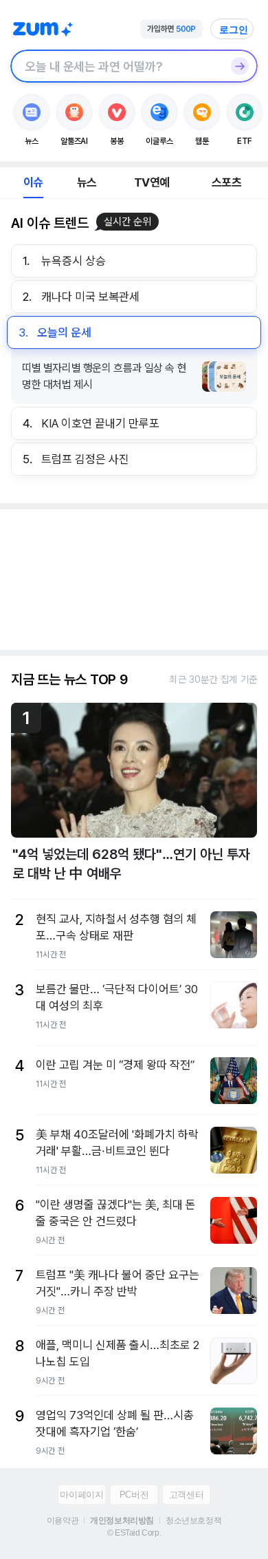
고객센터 (186, 1494)
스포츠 (226, 182)
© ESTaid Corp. (134, 1533)
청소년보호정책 (193, 1520)
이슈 (33, 182)
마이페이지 (81, 1494)
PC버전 (134, 1494)
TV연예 (151, 182)
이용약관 (62, 1520)
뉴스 (86, 182)
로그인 (233, 29)
